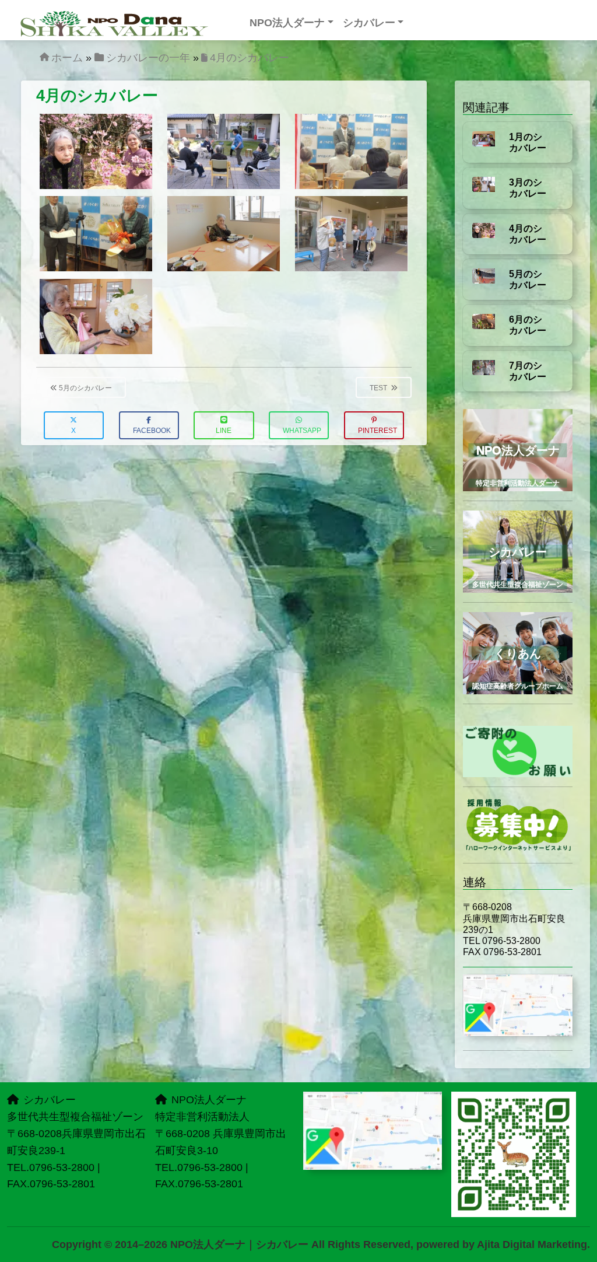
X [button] (73, 431)
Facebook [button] (152, 431)
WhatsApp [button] (302, 431)
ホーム (67, 58)
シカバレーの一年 (148, 58)
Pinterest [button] (377, 431)
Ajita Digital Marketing (532, 1244)
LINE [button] (223, 431)
